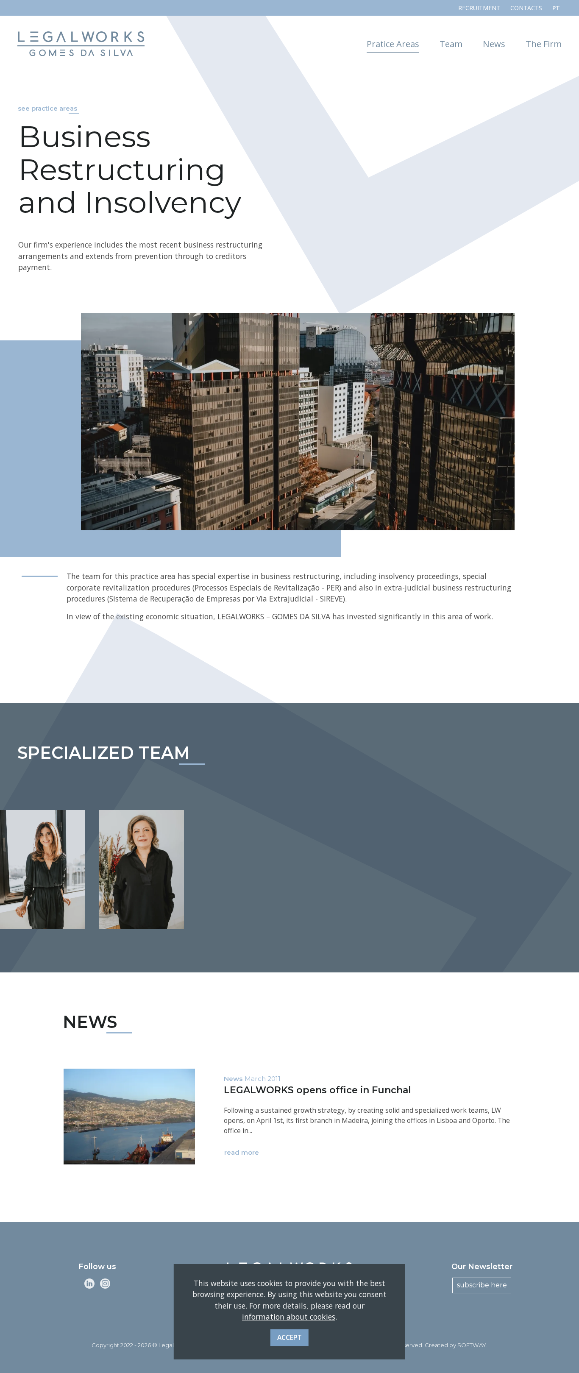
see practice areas (47, 108)
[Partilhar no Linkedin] (89, 1283)
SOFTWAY (471, 1345)
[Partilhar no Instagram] (105, 1283)
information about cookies (288, 1317)
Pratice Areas (393, 44)
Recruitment (479, 8)
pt (556, 8)
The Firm (544, 44)
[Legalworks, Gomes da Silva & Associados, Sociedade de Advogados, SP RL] (81, 43)
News (494, 44)
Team (451, 44)
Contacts (526, 8)
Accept (289, 1337)
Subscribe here (482, 1285)
